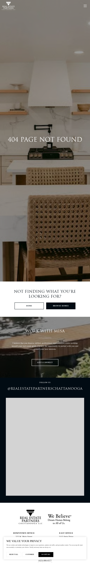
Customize (29, 554)
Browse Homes (61, 306)
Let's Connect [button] (45, 362)
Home (29, 306)
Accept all (45, 554)
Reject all (13, 554)
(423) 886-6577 (45, 560)
